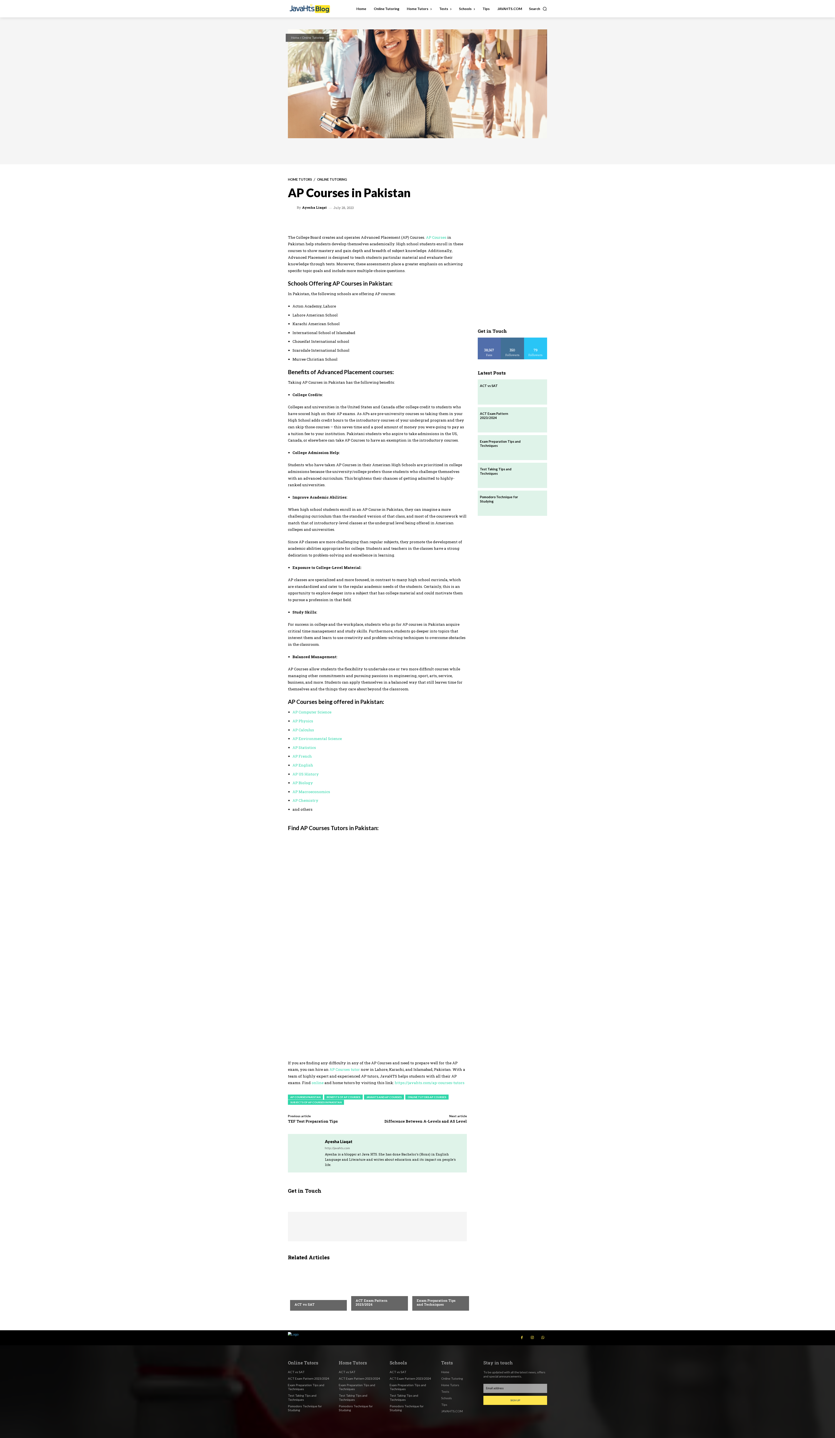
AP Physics (302, 720)
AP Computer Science (311, 712)
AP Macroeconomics (311, 791)
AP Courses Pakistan (305, 1097)
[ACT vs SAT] (316, 1286)
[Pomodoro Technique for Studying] (534, 503)
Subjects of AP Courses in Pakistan (316, 1102)
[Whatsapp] (543, 1338)
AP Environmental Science (317, 738)
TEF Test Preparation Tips (313, 1121)
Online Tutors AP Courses (427, 1097)
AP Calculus (303, 729)
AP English (302, 765)
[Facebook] (522, 1338)
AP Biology (302, 782)
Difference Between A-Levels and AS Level (425, 1121)
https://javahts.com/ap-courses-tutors (429, 1082)
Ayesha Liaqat (314, 207)
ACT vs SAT (304, 1304)
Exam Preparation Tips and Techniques (436, 1302)
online (318, 1082)
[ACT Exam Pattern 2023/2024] (377, 1286)
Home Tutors (300, 179)
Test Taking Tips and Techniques (495, 471)
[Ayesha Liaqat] (293, 207)
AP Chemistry (305, 800)
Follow (512, 339)
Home (295, 37)
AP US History (305, 774)
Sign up (515, 1400)
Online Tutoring (313, 37)
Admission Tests (306, 1295)
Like (489, 339)
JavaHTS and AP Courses (384, 1097)
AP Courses (436, 237)
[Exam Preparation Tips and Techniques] (438, 1286)
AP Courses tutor (344, 1069)
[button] (538, 8)
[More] (428, 221)
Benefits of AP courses (343, 1097)
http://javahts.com (337, 1148)
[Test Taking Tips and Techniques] (534, 475)
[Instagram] (532, 1338)
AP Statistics (304, 747)
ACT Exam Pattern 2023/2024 (371, 1302)
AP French (302, 756)
